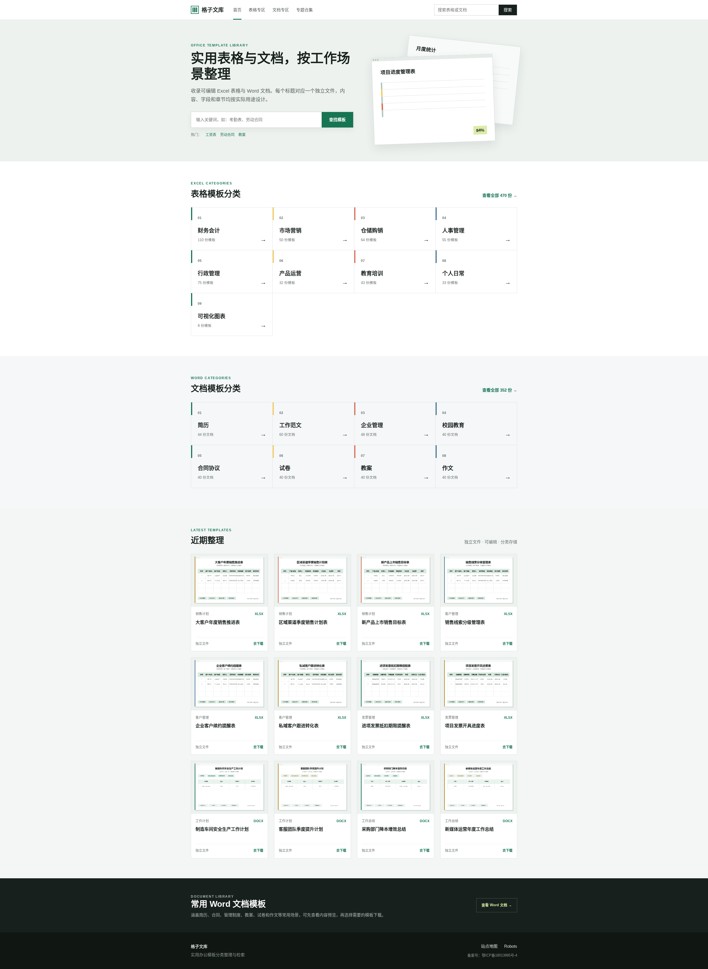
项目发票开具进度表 (465, 725)
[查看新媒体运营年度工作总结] (479, 787)
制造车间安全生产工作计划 (222, 829)
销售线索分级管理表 (465, 622)
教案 (242, 134)
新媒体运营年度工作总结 (469, 829)
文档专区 (280, 9)
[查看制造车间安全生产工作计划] (229, 787)
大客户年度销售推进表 (218, 622)
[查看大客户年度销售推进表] (229, 580)
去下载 (258, 644)
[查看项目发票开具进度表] (479, 684)
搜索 (508, 9)
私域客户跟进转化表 (299, 725)
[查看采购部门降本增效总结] (395, 787)
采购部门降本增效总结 (384, 829)
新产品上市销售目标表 (384, 622)
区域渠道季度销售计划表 (303, 622)
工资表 (210, 134)
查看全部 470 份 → (499, 195)
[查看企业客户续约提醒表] (229, 684)
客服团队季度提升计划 (301, 829)
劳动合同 (227, 134)
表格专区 (257, 9)
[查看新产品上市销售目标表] (395, 580)
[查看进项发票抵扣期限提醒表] (395, 684)
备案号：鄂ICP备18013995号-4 (492, 955)
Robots (510, 946)
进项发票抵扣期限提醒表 (386, 725)
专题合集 (304, 9)
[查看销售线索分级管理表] (479, 580)
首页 (237, 9)
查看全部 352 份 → (499, 390)
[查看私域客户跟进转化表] (312, 684)
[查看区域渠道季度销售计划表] (312, 580)
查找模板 (337, 119)
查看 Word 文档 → (496, 905)
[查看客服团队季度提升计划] (312, 787)
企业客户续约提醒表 (215, 725)
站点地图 (489, 946)
